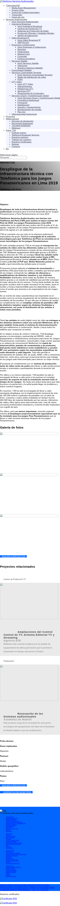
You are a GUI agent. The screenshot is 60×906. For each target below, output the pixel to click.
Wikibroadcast (12, 119)
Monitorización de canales (29, 109)
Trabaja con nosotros (21, 139)
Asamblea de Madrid (17, 719)
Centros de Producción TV (29, 28)
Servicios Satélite (19, 61)
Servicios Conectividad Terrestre (26, 72)
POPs (20, 79)
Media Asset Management (24, 8)
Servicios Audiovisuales (16, 19)
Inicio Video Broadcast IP (28, 40)
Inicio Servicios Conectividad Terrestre (35, 75)
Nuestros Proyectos (11, 872)
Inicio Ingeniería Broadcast (29, 26)
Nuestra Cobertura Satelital (30, 68)
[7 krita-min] (29, 516)
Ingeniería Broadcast (21, 24)
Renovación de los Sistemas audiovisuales (23, 715)
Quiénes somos (19, 132)
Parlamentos (23, 52)
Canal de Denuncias (11, 876)
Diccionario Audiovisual (22, 123)
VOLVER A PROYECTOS (13, 556)
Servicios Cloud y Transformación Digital (30, 95)
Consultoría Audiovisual (28, 100)
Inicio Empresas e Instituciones (31, 47)
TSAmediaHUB (13, 5)
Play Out (21, 112)
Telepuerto (22, 65)
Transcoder (17, 15)
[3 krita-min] (29, 434)
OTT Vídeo (17, 82)
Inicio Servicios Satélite (28, 63)
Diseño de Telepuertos (11, 824)
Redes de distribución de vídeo (31, 77)
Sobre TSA (11, 130)
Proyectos (10, 116)
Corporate (22, 56)
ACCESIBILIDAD (20, 887)
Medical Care (23, 54)
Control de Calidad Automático (26, 12)
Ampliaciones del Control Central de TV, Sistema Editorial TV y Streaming (28, 634)
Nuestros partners (20, 137)
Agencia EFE (12, 640)
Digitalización (23, 105)
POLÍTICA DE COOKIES (25, 885)
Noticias (15, 144)
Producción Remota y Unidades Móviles (35, 33)
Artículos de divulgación (22, 121)
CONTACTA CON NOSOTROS (17, 792)
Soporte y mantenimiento (29, 107)
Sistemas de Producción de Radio (33, 31)
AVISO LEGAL (6, 885)
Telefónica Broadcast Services (25, 135)
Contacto (16, 146)
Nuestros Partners (10, 868)
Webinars (16, 128)
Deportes (21, 49)
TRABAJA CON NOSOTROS (41, 887)
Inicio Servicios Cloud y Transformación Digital (38, 98)
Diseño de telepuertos (27, 35)
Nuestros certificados (11, 871)
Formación (22, 102)
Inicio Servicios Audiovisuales (25, 22)
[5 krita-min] (29, 475)
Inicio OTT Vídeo (25, 84)
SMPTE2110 (23, 42)
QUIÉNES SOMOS (8, 890)
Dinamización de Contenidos (30, 93)
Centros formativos (26, 59)
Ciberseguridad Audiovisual (24, 114)
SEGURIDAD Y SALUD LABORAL (33, 890)
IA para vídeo (18, 10)
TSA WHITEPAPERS (21, 126)
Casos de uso (18, 17)
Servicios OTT (24, 91)
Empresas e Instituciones (23, 45)
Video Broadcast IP (20, 38)
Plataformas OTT (25, 89)
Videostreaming (24, 86)
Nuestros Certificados (21, 142)
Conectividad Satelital (21, 70)
